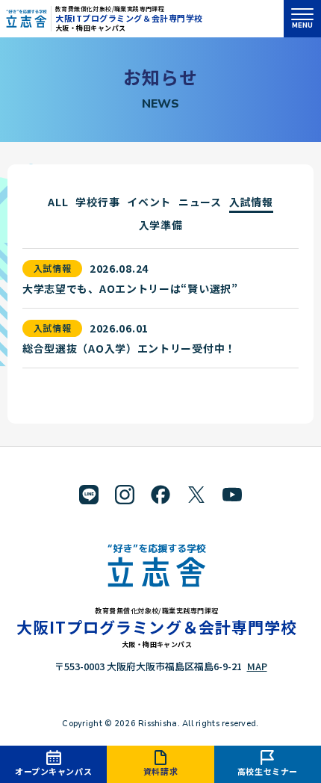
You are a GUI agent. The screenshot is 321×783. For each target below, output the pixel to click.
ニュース (200, 201)
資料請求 (160, 771)
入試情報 (251, 201)
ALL (58, 201)
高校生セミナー (267, 771)
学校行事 (97, 201)
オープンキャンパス (53, 771)
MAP (257, 666)
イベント (149, 201)
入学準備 (161, 224)
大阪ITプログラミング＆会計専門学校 (129, 18)
